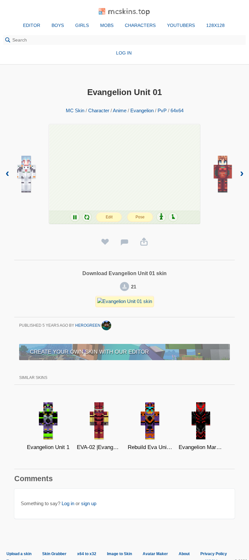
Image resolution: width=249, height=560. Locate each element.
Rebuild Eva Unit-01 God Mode (150, 447)
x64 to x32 (86, 554)
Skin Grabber (54, 554)
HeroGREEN (88, 325)
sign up (88, 503)
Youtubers (181, 25)
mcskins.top (129, 12)
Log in (124, 52)
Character (98, 110)
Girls (82, 25)
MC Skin (75, 110)
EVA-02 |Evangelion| (99, 447)
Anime (119, 110)
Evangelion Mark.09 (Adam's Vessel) (201, 447)
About (184, 554)
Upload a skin (18, 554)
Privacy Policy (213, 554)
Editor (31, 25)
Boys (58, 25)
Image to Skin (119, 554)
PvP (162, 110)
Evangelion (142, 110)
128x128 (215, 25)
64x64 (177, 110)
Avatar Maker (155, 554)
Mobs (106, 25)
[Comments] (124, 242)
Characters (140, 25)
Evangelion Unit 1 (48, 447)
